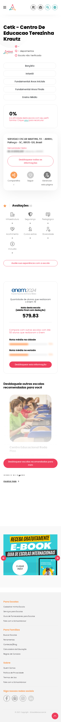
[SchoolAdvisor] (12, 7)
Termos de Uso (10, 677)
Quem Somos (9, 668)
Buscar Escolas (10, 635)
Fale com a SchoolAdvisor (14, 621)
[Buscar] (47, 7)
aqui (26, 120)
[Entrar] (55, 7)
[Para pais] (33, 7)
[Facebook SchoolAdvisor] (6, 698)
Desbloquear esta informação (30, 365)
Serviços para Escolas (13, 611)
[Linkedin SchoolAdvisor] (31, 698)
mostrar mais (9, 481)
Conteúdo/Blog (10, 644)
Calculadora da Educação (15, 649)
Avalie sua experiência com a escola (30, 263)
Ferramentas (9, 640)
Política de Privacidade (13, 673)
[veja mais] (30, 418)
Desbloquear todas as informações (30, 161)
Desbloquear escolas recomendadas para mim (30, 463)
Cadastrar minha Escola (14, 607)
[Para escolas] (40, 7)
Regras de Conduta (11, 654)
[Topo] (55, 716)
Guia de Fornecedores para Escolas (19, 616)
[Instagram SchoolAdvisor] (23, 698)
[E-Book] (30, 554)
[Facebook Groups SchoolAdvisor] (15, 698)
